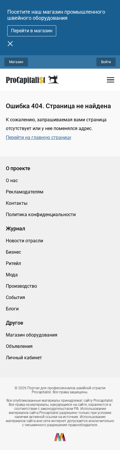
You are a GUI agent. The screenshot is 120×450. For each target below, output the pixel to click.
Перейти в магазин (31, 30)
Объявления (19, 346)
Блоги (12, 309)
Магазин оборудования (31, 335)
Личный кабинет (24, 357)
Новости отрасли (24, 240)
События (15, 297)
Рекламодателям (24, 192)
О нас (12, 180)
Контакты (16, 203)
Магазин (16, 62)
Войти (106, 62)
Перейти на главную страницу (38, 137)
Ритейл (13, 263)
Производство (21, 286)
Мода (12, 275)
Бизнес (13, 252)
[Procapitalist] (32, 79)
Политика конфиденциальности (41, 214)
